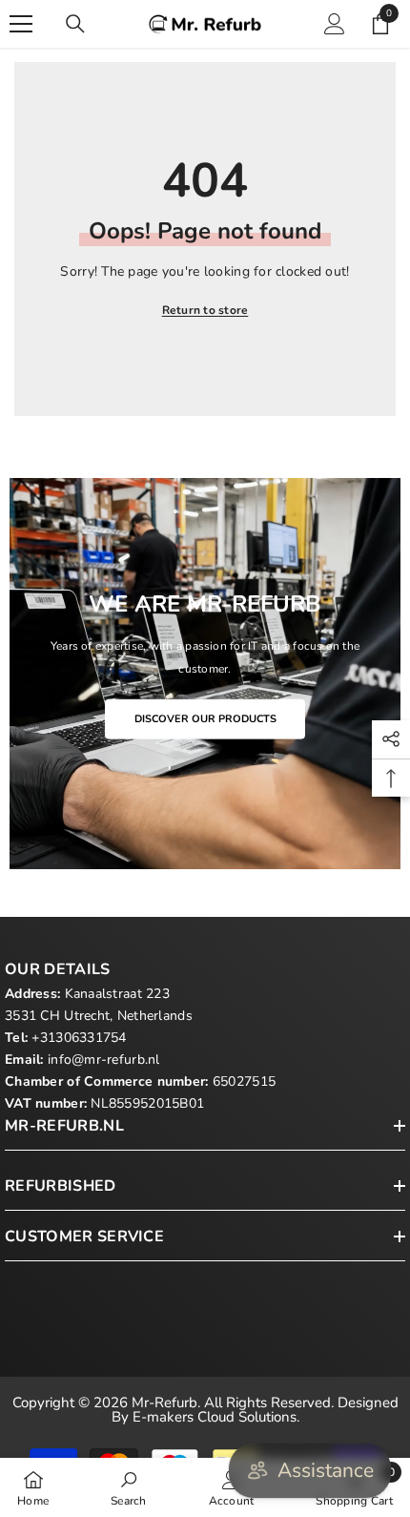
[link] (129, 1487)
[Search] (75, 23)
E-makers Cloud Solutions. (216, 1416)
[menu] (21, 23)
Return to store (205, 310)
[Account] (334, 23)
